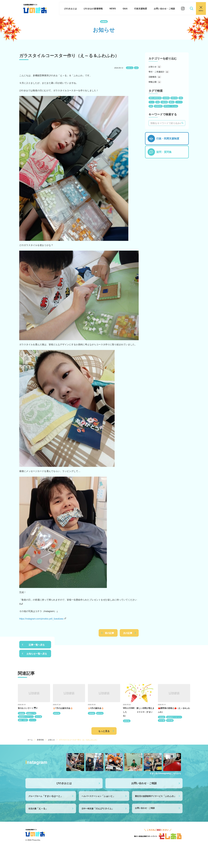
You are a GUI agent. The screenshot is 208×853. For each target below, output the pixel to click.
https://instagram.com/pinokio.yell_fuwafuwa (41, 618)
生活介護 (38, 808)
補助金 (172, 102)
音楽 (157, 102)
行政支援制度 (140, 8)
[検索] (182, 123)
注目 (136, 68)
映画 (180, 98)
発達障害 (166, 98)
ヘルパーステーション (98, 796)
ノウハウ (179, 102)
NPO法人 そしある (170, 106)
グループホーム (45, 796)
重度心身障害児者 (155, 98)
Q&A (125, 8)
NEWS (113, 8)
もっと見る (104, 731)
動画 (151, 106)
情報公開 (154, 81)
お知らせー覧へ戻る (37, 653)
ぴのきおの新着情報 (93, 8)
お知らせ (130, 68)
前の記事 (109, 633)
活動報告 (154, 76)
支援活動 (164, 102)
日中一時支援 (98, 808)
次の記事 (127, 633)
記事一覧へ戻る (37, 644)
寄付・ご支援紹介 (158, 71)
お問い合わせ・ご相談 (164, 8)
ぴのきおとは (70, 8)
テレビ (152, 102)
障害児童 (174, 98)
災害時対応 (158, 106)
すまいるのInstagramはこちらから (165, 773)
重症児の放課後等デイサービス (155, 796)
